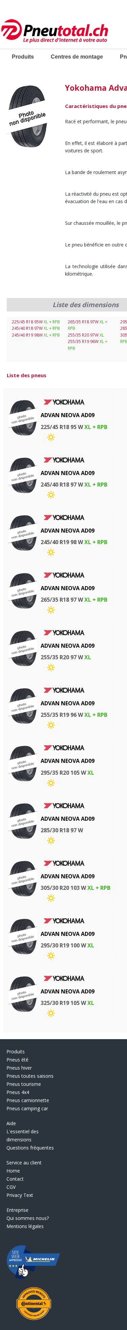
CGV (11, 1187)
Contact (15, 1179)
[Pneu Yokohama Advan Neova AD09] (27, 117)
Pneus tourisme (23, 1084)
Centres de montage (77, 57)
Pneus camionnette (27, 1100)
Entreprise (17, 1210)
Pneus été (17, 1059)
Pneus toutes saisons (30, 1076)
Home (13, 1170)
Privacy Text (19, 1195)
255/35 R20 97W (86, 335)
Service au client (24, 1162)
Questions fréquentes (30, 1147)
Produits (23, 57)
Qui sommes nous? (27, 1218)
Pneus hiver (19, 1068)
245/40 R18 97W (36, 328)
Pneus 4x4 (17, 1092)
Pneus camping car (27, 1108)
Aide (11, 1123)
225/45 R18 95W (36, 322)
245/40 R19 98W (36, 335)
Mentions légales (25, 1226)
